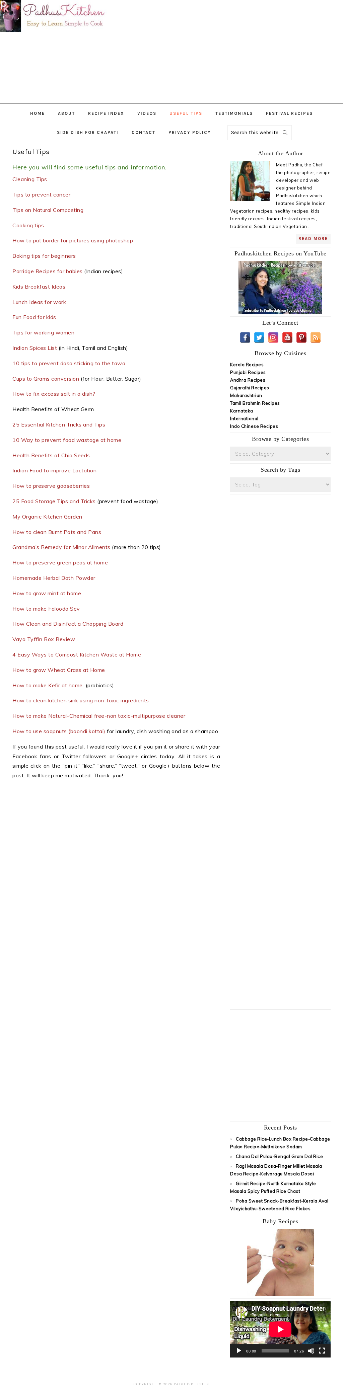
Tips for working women (43, 332)
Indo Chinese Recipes (254, 426)
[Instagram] (273, 337)
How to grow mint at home (47, 593)
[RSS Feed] (315, 337)
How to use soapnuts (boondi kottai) (59, 731)
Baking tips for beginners (44, 255)
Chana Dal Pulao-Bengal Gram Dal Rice (279, 1156)
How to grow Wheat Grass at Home (58, 670)
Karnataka (241, 410)
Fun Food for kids (35, 317)
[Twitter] (259, 337)
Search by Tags (280, 469)
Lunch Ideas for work (39, 302)
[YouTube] (287, 337)
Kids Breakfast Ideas (39, 286)
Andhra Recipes (247, 380)
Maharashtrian (246, 395)
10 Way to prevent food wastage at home (66, 440)
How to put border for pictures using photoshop (73, 240)
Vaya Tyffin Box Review (44, 639)
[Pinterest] (301, 337)
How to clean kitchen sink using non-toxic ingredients (80, 700)
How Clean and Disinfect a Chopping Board (67, 623)
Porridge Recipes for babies (47, 271)
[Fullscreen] (322, 1350)
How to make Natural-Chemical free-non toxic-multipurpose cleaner (99, 715)
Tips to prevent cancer (41, 194)
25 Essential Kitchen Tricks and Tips (59, 424)
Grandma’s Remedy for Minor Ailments (61, 547)
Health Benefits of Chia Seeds (51, 455)
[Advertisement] (239, 48)
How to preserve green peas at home (60, 562)
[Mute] (311, 1350)
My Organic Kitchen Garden (48, 516)
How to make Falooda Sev (46, 608)
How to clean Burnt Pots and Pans (57, 532)
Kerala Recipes (247, 364)
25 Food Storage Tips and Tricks (54, 501)
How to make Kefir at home (48, 685)
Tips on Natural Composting (47, 210)
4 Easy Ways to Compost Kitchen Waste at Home (76, 654)
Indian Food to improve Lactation (55, 470)
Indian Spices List (34, 347)
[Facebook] (245, 337)
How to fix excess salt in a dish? (53, 393)
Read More (313, 238)
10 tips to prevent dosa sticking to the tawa (68, 363)
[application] (280, 1329)
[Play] (238, 1350)
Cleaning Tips (29, 179)
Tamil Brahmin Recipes (255, 403)
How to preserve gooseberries (51, 485)
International (244, 418)
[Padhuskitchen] (53, 33)
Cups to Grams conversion (45, 378)
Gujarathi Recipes (249, 387)
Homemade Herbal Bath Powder (54, 577)
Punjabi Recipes (248, 372)
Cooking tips (29, 225)
